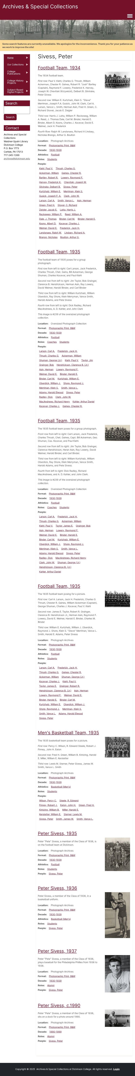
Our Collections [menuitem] (14, 65)
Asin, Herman (84, 200)
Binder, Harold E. (86, 218)
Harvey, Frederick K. (50, 182)
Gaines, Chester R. (71, 173)
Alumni (50, 985)
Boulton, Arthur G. (69, 237)
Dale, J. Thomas (47, 218)
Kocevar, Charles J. (69, 223)
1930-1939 (55, 150)
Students (52, 159)
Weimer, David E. (48, 228)
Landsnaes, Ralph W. (50, 232)
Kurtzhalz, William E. (50, 191)
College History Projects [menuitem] (14, 82)
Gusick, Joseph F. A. (50, 195)
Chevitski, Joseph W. (75, 182)
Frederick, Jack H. (70, 228)
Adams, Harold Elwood (51, 392)
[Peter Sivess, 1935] (117, 854)
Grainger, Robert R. (69, 686)
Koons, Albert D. (47, 223)
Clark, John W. (71, 195)
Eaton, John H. (68, 805)
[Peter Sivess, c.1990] (117, 1018)
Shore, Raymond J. (73, 383)
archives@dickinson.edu (17, 158)
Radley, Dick (46, 397)
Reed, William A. (73, 214)
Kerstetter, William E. (50, 814)
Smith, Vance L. (66, 200)
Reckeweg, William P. (50, 214)
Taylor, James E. (64, 525)
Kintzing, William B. (49, 809)
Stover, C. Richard (67, 205)
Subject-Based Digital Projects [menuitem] (13, 92)
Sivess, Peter (70, 186)
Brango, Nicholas (48, 237)
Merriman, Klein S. (73, 191)
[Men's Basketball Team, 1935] (117, 747)
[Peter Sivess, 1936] (117, 914)
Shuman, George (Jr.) (50, 360)
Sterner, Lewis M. (73, 814)
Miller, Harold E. (70, 809)
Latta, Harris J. (68, 209)
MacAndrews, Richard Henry (54, 401)
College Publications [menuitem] (12, 73)
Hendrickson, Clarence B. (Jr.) (73, 364)
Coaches (52, 341)
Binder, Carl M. (67, 218)
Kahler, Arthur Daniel (83, 401)
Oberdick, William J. (50, 383)
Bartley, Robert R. (48, 177)
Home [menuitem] (9, 58)
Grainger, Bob (46, 364)
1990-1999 (55, 1031)
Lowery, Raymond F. (72, 177)
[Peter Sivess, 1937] (117, 973)
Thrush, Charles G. (65, 168)
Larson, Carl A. (47, 200)
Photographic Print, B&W (62, 145)
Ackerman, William (49, 173)
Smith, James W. (65, 818)
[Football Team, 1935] (117, 263)
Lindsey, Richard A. (74, 232)
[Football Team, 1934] (117, 80)
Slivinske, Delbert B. (50, 186)
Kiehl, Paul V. (46, 168)
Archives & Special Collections (40, 6)
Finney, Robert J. (48, 805)
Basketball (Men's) (61, 786)
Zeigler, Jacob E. (48, 209)
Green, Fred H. (47, 205)
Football (55, 154)
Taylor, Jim (87, 360)
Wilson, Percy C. (48, 800)
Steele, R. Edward (69, 800)
